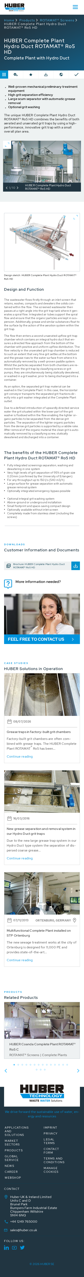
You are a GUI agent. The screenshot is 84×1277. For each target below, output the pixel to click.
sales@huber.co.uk (23, 1230)
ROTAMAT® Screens (57, 20)
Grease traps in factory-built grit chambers (39, 732)
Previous (6, 1071)
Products (27, 20)
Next (78, 1071)
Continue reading (20, 756)
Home (9, 20)
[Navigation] (75, 6)
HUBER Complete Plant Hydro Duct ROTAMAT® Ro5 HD (35, 26)
